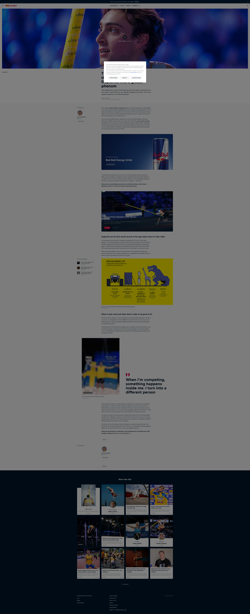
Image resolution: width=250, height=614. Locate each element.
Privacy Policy (133, 72)
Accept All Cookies (136, 77)
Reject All (125, 77)
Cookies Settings (113, 77)
